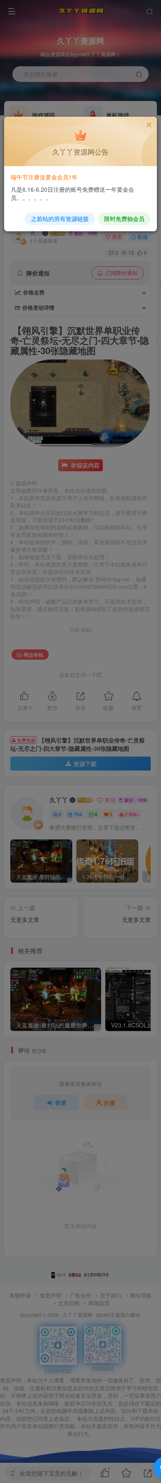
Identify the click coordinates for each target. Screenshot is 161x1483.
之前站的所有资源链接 (60, 218)
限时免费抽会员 (124, 218)
